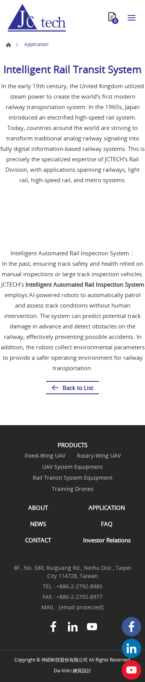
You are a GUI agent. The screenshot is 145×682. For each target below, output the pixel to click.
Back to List (78, 387)
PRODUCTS (72, 444)
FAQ (107, 523)
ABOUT (38, 507)
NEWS (38, 523)
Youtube (131, 670)
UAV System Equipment (72, 467)
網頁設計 (82, 670)
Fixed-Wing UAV (45, 456)
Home (8, 45)
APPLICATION (107, 507)
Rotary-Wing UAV (99, 456)
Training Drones (73, 489)
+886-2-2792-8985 (79, 586)
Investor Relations (107, 540)
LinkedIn (131, 648)
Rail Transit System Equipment (73, 478)
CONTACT (38, 540)
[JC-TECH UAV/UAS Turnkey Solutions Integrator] (37, 18)
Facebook (131, 626)
